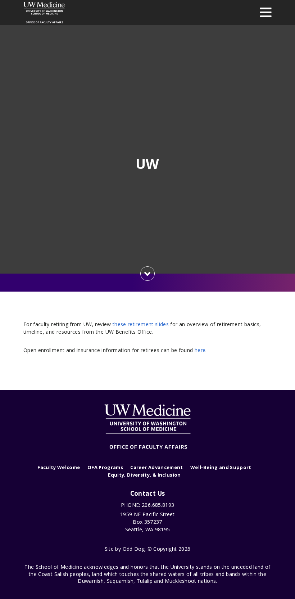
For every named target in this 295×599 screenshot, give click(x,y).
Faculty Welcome (58, 467)
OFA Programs (105, 467)
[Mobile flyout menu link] (266, 12)
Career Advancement (156, 467)
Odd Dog (134, 548)
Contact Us (147, 493)
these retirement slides (141, 324)
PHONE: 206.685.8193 (147, 504)
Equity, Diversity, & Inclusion (144, 475)
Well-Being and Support (220, 467)
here (200, 350)
